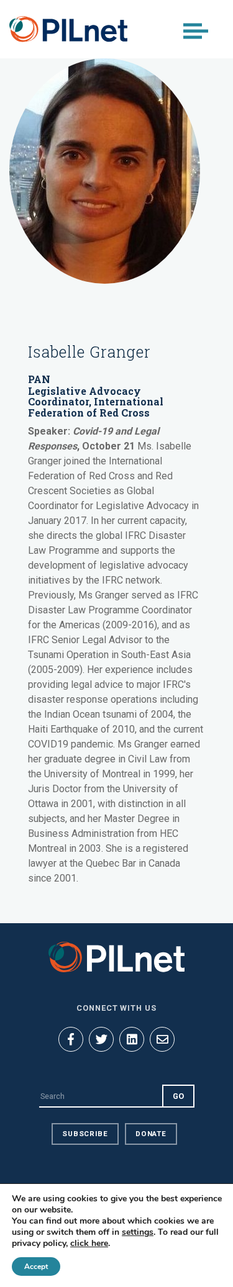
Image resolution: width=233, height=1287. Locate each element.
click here (89, 1243)
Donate (151, 1133)
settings (137, 1232)
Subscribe (85, 1133)
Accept (36, 1266)
